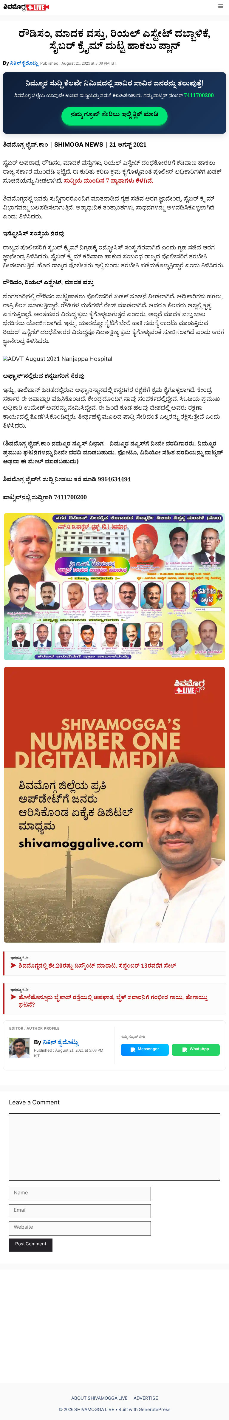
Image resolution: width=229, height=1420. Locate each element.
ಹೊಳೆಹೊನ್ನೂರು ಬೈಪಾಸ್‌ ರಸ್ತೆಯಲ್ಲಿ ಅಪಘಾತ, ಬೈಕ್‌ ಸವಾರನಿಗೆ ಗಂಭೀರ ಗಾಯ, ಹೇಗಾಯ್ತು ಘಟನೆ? (109, 1002)
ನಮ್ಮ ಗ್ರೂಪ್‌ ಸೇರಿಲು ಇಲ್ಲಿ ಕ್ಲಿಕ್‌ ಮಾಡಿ (114, 115)
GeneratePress (155, 1410)
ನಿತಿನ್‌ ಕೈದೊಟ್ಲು (24, 64)
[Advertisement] (114, 1326)
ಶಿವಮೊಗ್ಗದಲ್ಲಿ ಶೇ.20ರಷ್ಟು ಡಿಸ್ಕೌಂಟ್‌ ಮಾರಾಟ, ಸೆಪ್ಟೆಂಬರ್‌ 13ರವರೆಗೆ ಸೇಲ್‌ (93, 967)
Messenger (148, 1050)
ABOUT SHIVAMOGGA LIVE (99, 1399)
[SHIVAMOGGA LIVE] (26, 7)
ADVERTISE (146, 1399)
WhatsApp (199, 1050)
